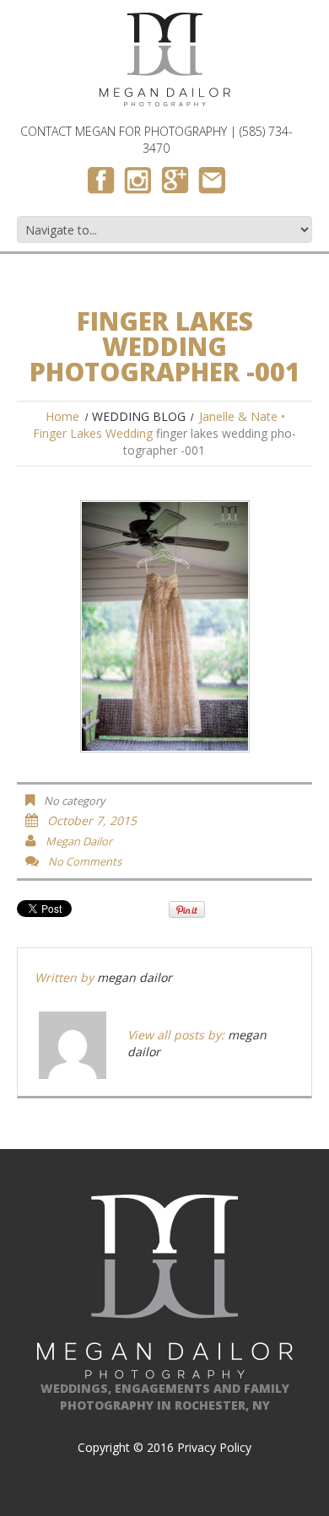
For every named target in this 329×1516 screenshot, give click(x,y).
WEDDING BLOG (139, 416)
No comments (84, 861)
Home (62, 416)
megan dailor (79, 841)
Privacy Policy (214, 1447)
